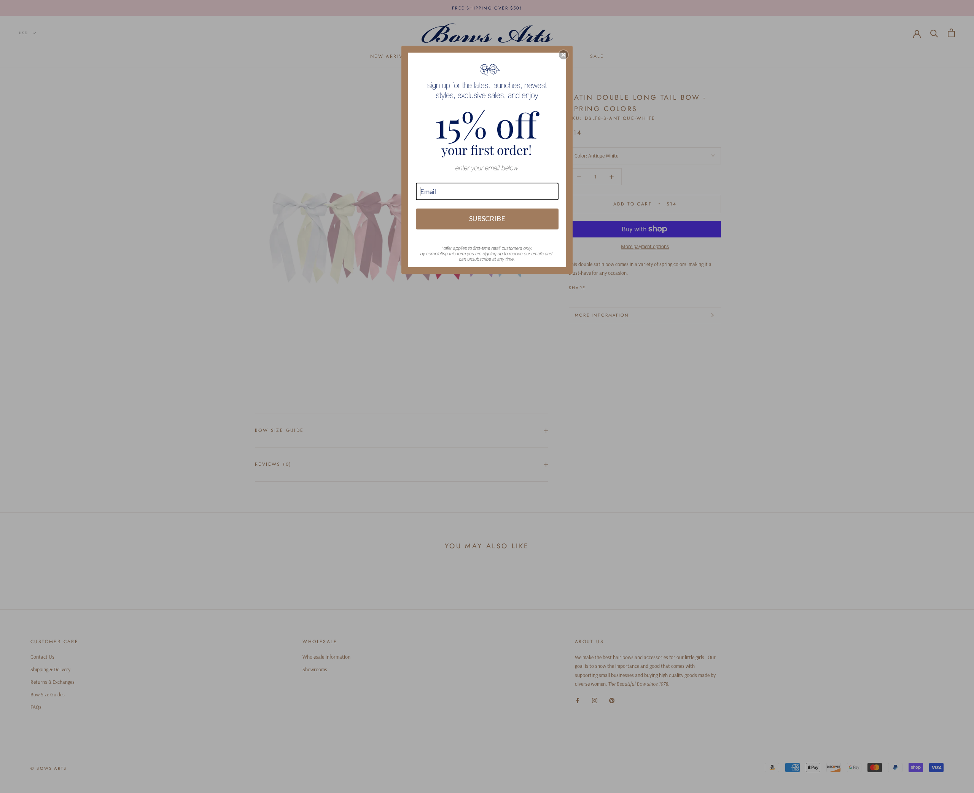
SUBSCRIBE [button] (487, 218)
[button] (563, 54)
